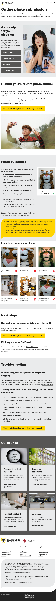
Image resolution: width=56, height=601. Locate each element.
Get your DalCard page (32, 347)
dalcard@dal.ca (8, 103)
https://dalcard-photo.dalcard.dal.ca (40, 397)
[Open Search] (47, 3)
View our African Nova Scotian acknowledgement (18, 582)
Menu (52, 3)
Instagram (14, 349)
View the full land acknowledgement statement (18, 572)
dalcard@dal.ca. (47, 385)
